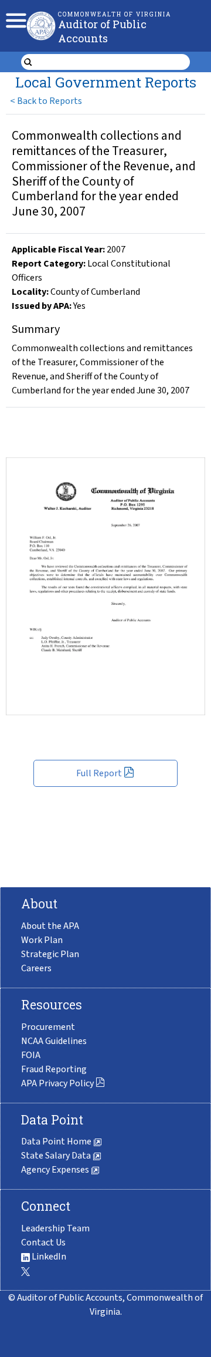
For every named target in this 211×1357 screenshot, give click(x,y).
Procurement (48, 1027)
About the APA (50, 926)
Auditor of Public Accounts (102, 31)
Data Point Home (57, 1141)
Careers (36, 968)
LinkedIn (48, 1256)
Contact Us (43, 1242)
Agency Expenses (56, 1169)
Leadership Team (55, 1228)
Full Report (99, 773)
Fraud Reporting (54, 1069)
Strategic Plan (50, 954)
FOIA (30, 1055)
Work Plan (42, 940)
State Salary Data (57, 1155)
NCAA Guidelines (54, 1041)
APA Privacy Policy (57, 1083)
